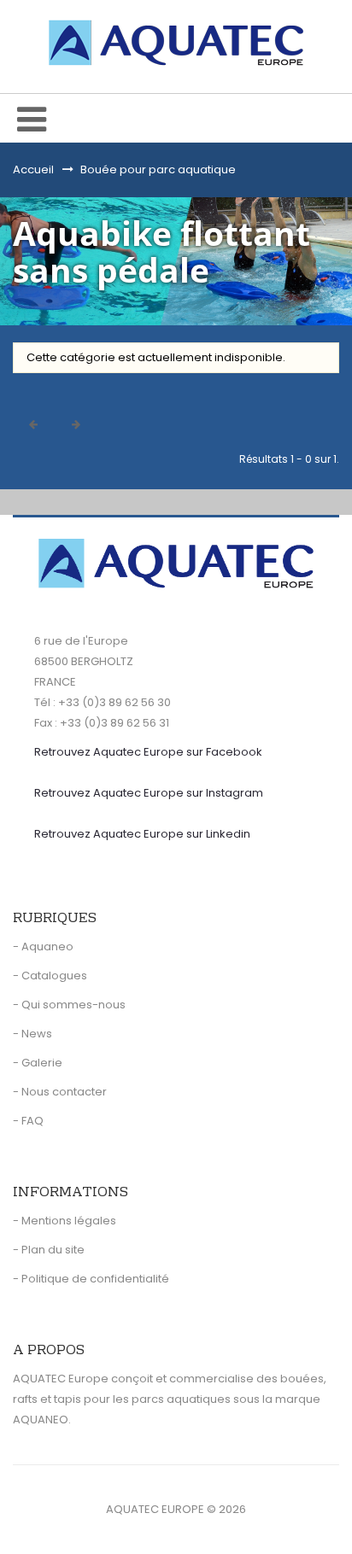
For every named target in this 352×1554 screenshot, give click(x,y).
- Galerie (37, 1062)
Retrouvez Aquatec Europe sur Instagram (148, 793)
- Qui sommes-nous (69, 1004)
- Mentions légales (64, 1220)
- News (32, 1033)
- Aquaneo (43, 946)
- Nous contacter (60, 1092)
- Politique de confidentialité (91, 1279)
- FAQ (28, 1121)
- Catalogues (50, 975)
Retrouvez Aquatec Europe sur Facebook (148, 752)
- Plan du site (49, 1249)
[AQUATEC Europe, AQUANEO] (176, 42)
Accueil (33, 169)
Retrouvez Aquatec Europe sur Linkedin (142, 834)
